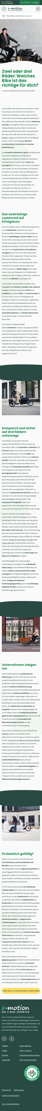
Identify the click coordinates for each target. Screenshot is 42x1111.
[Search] (4, 16)
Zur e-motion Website (10, 1104)
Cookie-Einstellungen (10, 1095)
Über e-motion (26, 1050)
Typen (11, 137)
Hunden (30, 540)
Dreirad (5, 1055)
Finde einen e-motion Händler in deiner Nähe (21, 991)
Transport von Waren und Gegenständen (24, 740)
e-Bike (4, 1050)
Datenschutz (19, 1090)
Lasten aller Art (8, 543)
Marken (5, 137)
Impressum (6, 1090)
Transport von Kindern (17, 540)
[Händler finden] (38, 9)
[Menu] (5, 9)
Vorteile (24, 517)
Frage (21, 141)
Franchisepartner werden (30, 1055)
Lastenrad (6, 1060)
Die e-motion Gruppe (28, 1060)
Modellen (5, 734)
